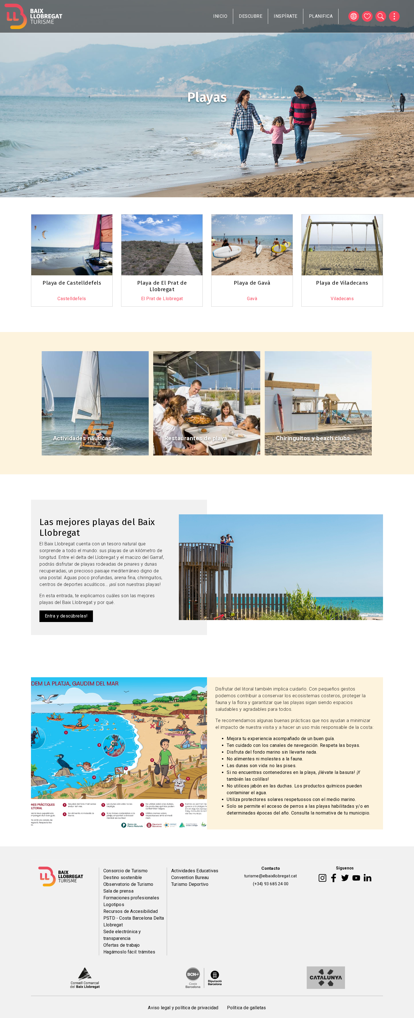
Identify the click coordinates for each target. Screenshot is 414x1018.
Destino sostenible (122, 877)
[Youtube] (356, 877)
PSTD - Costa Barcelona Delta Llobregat (133, 921)
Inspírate (285, 16)
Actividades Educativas (194, 870)
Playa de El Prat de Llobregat (162, 286)
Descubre (250, 16)
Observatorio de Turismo (128, 884)
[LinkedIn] (367, 877)
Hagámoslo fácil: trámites (129, 952)
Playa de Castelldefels (72, 283)
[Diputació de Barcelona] (203, 977)
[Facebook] (333, 877)
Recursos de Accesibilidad (130, 911)
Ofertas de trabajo (121, 945)
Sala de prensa (118, 891)
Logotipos (113, 904)
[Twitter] (345, 877)
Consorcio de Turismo (125, 870)
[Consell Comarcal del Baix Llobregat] (85, 977)
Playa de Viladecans (342, 283)
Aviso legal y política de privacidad (183, 1007)
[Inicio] (33, 16)
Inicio (220, 16)
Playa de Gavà (252, 283)
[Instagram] (322, 877)
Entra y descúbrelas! (66, 616)
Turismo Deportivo (189, 884)
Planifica (321, 16)
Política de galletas (246, 1007)
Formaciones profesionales (131, 897)
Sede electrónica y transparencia (122, 935)
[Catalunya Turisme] (326, 977)
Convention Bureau (190, 877)
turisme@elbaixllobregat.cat (270, 875)
